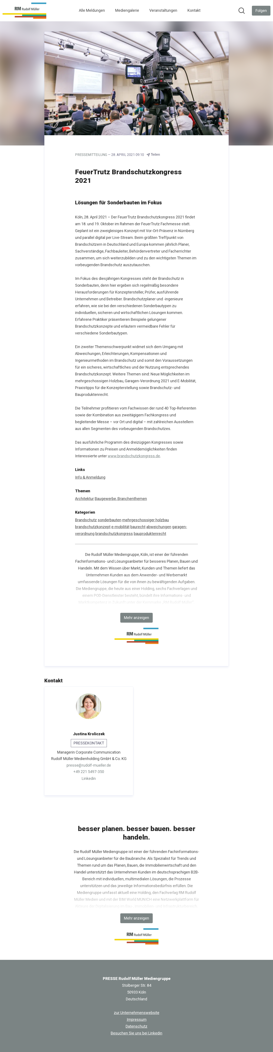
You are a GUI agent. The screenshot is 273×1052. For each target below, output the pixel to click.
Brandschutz (86, 520)
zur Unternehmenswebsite (136, 1012)
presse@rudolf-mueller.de (89, 765)
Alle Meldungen (92, 10)
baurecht (137, 527)
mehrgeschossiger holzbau (145, 520)
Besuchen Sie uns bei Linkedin (136, 1033)
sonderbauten (109, 520)
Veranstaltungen (163, 10)
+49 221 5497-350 (88, 771)
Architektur (84, 498)
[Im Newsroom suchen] (241, 10)
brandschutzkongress (114, 533)
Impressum (137, 1019)
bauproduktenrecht (150, 533)
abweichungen (158, 527)
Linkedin (89, 778)
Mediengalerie (127, 10)
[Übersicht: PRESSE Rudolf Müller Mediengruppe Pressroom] (24, 11)
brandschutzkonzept (92, 527)
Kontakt (193, 10)
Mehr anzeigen (136, 617)
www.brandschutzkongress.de (134, 456)
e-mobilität (120, 527)
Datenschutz (136, 1026)
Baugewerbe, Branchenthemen (121, 498)
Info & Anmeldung (90, 477)
